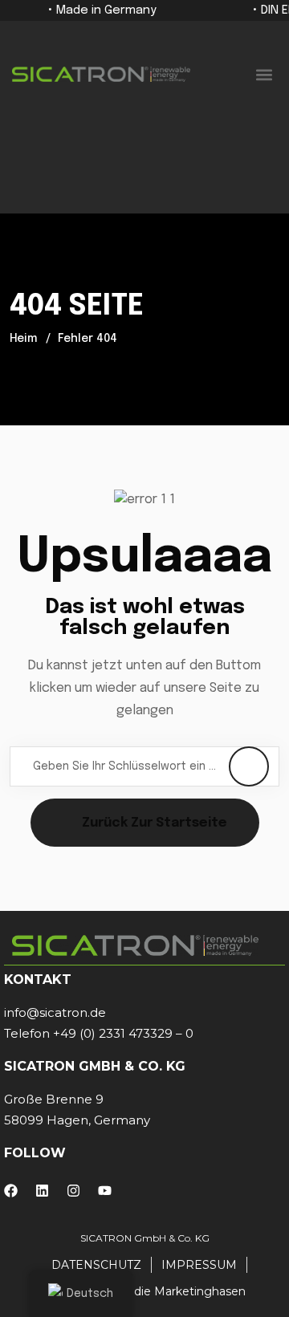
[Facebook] (11, 1190)
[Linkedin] (42, 1190)
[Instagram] (73, 1190)
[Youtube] (105, 1190)
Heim (23, 338)
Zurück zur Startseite (154, 823)
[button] (263, 74)
